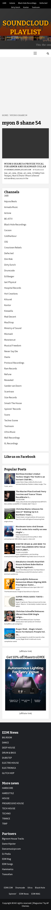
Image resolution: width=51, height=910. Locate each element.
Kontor (26, 7)
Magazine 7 (38, 903)
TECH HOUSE (8, 808)
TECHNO (6, 813)
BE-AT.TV (8, 218)
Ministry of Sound (12, 328)
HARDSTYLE (8, 793)
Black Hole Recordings (27, 2)
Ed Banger (9, 276)
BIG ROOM (7, 737)
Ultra (29, 887)
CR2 (6, 241)
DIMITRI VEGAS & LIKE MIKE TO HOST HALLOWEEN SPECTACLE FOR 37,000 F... (31, 547)
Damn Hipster (9, 843)
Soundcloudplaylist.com (18, 170)
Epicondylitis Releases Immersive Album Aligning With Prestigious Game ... (31, 582)
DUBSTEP (7, 757)
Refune (7, 374)
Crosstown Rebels (13, 247)
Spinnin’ (12, 893)
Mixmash (8, 333)
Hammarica (7, 869)
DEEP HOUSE (8, 747)
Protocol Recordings (14, 362)
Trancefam (7, 874)
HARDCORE (7, 788)
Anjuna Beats (10, 201)
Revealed (8, 380)
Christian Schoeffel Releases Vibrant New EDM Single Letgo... (30, 614)
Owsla (7, 357)
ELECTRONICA (9, 767)
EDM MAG (35, 893)
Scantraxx (9, 391)
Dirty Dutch (15, 7)
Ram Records (10, 368)
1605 (4, 2)
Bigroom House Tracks (13, 838)
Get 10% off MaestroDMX (25, 657)
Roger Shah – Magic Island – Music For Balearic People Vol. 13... (30, 632)
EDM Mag (6, 858)
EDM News (24, 893)
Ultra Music (10, 431)
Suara (7, 414)
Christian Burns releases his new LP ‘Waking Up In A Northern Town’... (29, 512)
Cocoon (7, 230)
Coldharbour (10, 236)
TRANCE (6, 818)
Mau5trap (9, 322)
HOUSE (5, 798)
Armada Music (11, 207)
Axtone (12, 2)
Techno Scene (11, 420)
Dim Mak (8, 259)
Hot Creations (11, 293)
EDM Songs (7, 864)
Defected (43, 2)
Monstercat (10, 339)
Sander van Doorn (12, 385)
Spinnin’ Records (12, 408)
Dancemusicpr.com (11, 848)
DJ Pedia (6, 853)
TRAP (4, 823)
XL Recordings (11, 443)
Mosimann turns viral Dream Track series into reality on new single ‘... (31, 529)
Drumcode (9, 270)
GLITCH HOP (8, 773)
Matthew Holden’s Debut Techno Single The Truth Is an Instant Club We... (30, 476)
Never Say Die (11, 351)
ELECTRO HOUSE (10, 762)
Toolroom (36, 7)
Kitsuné (8, 299)
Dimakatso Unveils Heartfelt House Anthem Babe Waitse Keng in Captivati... (30, 564)
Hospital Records (12, 287)
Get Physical (10, 282)
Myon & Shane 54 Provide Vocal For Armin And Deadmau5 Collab (25, 165)
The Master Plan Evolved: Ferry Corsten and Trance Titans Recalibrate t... (31, 494)
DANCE (5, 742)
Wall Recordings (12, 437)
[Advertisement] (25, 83)
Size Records (10, 397)
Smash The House (13, 403)
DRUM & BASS (9, 752)
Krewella (8, 310)
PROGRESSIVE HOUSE (13, 803)
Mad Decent (10, 316)
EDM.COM (8, 887)
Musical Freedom (12, 345)
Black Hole (40, 887)
